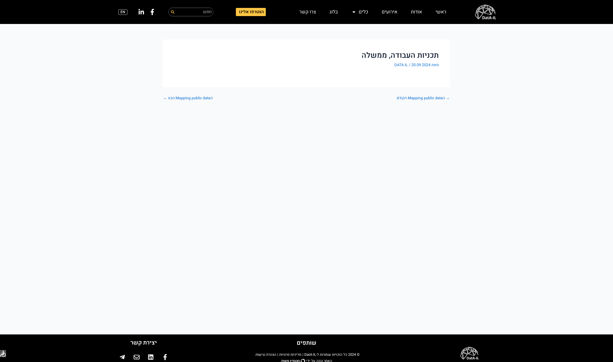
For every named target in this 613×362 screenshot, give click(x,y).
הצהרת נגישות (265, 354)
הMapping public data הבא (188, 98)
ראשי (441, 11)
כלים (363, 11)
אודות (416, 11)
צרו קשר (307, 11)
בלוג (333, 11)
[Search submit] (173, 12)
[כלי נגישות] (3, 353)
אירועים (389, 11)
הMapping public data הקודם (423, 98)
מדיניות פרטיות (290, 354)
